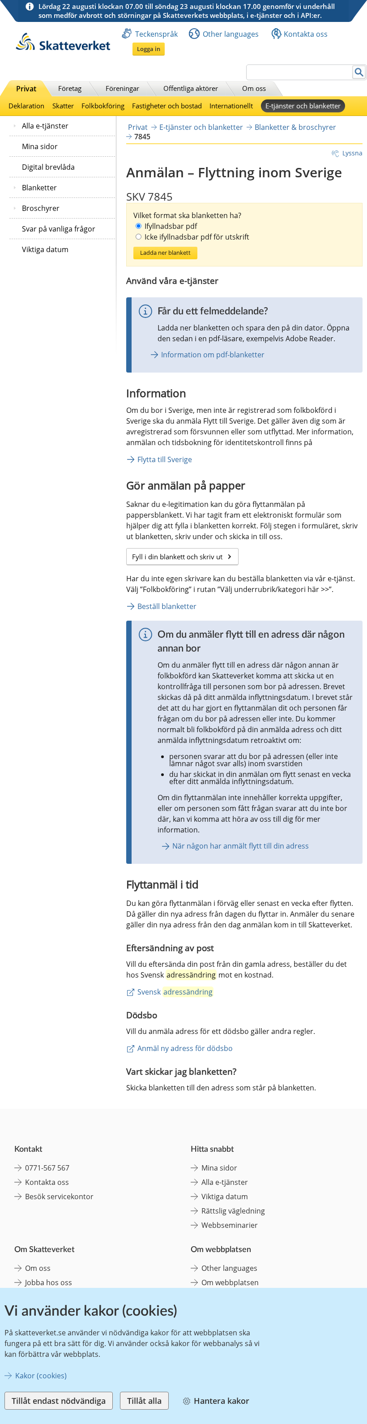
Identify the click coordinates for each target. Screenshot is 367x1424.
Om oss (254, 88)
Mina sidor (40, 146)
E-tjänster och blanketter (303, 105)
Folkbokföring (102, 105)
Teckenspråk (156, 34)
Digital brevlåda (48, 167)
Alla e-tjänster (45, 126)
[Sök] (359, 72)
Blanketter (39, 188)
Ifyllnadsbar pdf (171, 226)
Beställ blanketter (166, 606)
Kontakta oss (306, 34)
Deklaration (26, 105)
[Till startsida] (63, 47)
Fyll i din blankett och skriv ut (185, 556)
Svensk (175, 992)
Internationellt (231, 105)
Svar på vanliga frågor (58, 229)
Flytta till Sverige (164, 459)
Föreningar (122, 88)
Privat (26, 89)
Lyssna (352, 153)
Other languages (231, 34)
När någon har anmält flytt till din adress (240, 846)
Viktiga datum (45, 249)
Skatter (63, 105)
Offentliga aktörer (190, 88)
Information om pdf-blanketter (213, 355)
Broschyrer (41, 208)
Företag (69, 88)
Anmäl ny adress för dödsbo (185, 1048)
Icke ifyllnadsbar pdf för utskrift (197, 237)
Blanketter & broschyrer (295, 127)
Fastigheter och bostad (167, 105)
